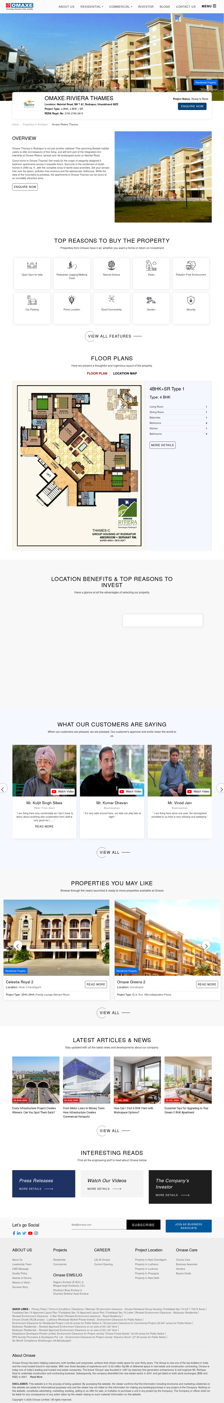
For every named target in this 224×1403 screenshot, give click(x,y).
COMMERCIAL (119, 7)
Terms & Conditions (59, 1309)
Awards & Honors (21, 1278)
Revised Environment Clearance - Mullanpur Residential (166, 1312)
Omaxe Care (183, 1259)
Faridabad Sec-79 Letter (120, 1312)
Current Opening (103, 1264)
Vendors (180, 1268)
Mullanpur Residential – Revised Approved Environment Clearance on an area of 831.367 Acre (64, 1326)
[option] (112, 465)
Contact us (186, 7)
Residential (59, 1259)
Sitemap (90, 1309)
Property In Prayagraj (147, 1273)
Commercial (59, 1264)
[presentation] (17, 944)
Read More (36, 1376)
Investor (146, 7)
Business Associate (186, 1264)
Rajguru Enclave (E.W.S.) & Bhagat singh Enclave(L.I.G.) (69, 1283)
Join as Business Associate (188, 1226)
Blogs (165, 7)
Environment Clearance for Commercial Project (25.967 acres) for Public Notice (148, 1323)
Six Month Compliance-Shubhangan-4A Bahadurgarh (41, 1340)
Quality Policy (19, 1273)
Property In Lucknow (146, 1268)
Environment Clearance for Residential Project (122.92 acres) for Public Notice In (57, 1323)
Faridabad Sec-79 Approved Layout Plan (34, 1312)
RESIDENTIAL (90, 7)
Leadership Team (22, 1264)
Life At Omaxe (102, 1259)
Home (15, 124)
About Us (67, 7)
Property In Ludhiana (146, 1264)
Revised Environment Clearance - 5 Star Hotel (37, 1316)
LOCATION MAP (125, 373)
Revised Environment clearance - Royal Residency (93, 1316)
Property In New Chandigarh (151, 1259)
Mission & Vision (21, 1282)
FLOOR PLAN (97, 373)
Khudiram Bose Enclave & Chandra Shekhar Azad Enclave (71, 1291)
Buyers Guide (183, 1273)
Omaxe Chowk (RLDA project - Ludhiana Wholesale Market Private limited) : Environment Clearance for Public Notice (77, 1319)
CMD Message (20, 1268)
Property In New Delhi (147, 1278)
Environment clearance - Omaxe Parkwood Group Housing (129, 1309)
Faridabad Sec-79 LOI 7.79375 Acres (184, 1309)
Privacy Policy (39, 1309)
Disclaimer (78, 1309)
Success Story (20, 1287)
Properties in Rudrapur (35, 124)
